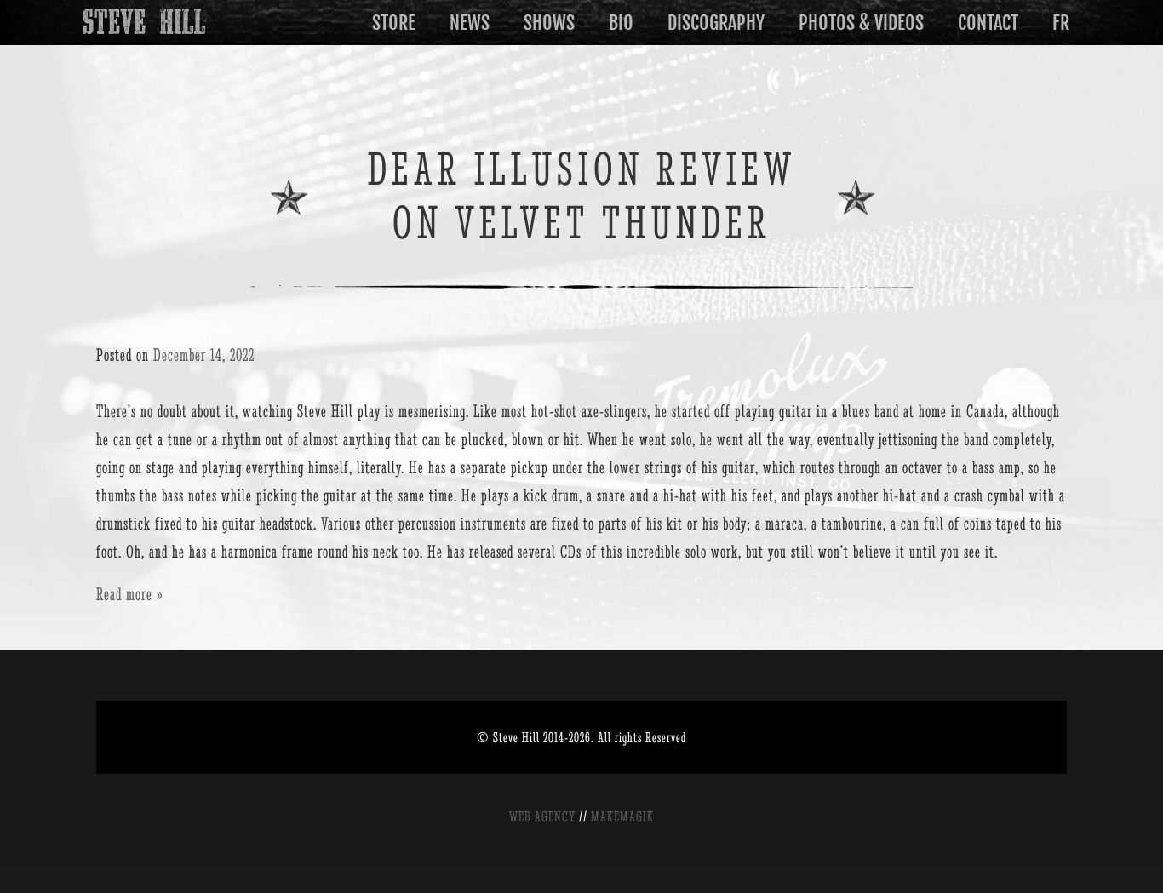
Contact (988, 22)
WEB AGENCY (542, 816)
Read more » (129, 593)
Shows (549, 22)
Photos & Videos (861, 22)
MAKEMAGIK (622, 816)
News (470, 22)
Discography (716, 22)
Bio (621, 22)
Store (393, 22)
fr (1060, 22)
